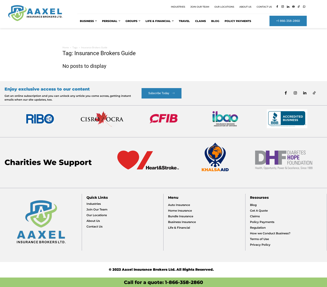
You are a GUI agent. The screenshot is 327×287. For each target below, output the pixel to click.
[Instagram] (282, 7)
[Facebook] (277, 7)
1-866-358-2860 (184, 282)
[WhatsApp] (304, 7)
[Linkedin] (288, 7)
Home (65, 47)
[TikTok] (298, 7)
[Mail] (293, 7)
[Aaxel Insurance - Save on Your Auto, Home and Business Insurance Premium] (38, 13)
